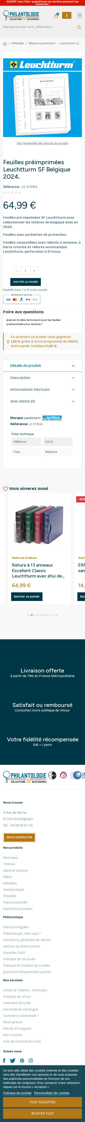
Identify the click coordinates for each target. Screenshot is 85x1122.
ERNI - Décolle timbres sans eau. (35, 567)
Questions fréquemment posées (27, 972)
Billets (7, 877)
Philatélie (10, 896)
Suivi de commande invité (22, 1041)
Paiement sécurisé (17, 1003)
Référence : (12, 187)
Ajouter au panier (25, 282)
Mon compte (12, 1035)
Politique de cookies (17, 1093)
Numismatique (13, 890)
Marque (16, 418)
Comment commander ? (21, 1016)
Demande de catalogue (20, 1009)
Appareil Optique (15, 870)
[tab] (42, 366)
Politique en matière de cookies (26, 965)
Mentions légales (16, 927)
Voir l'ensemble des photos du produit (42, 143)
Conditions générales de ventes (27, 940)
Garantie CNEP (14, 953)
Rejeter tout (42, 1113)
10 (56, 615)
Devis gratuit (12, 1022)
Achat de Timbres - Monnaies (25, 990)
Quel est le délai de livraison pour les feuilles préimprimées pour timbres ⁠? (33, 322)
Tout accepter (42, 1102)
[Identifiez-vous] (66, 15)
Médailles (10, 883)
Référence (19, 424)
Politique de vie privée (19, 959)
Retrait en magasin (17, 1028)
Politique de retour (17, 997)
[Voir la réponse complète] (79, 322)
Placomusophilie (15, 902)
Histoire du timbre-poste (21, 946)
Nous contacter (19, 837)
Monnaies (10, 858)
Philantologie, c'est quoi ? (22, 933)
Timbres (9, 864)
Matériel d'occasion (17, 909)
